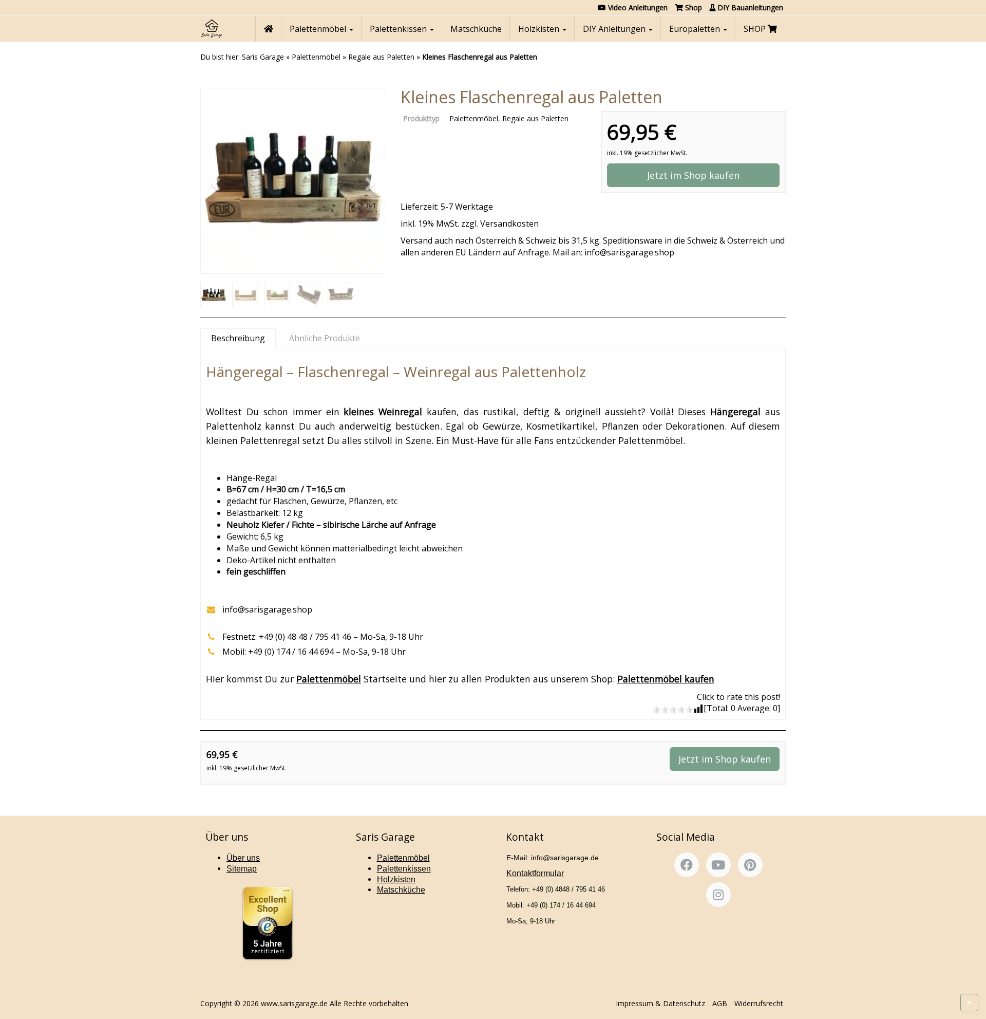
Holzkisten (539, 28)
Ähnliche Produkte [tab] (324, 338)
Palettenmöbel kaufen (665, 679)
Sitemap (241, 868)
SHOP (756, 28)
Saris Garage (263, 57)
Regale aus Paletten (381, 57)
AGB (719, 1003)
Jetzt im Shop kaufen (693, 175)
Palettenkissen (399, 28)
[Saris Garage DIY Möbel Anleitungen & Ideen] (211, 29)
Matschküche (476, 28)
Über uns (243, 858)
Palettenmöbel (319, 28)
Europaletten (695, 28)
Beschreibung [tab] (238, 338)
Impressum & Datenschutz (660, 1003)
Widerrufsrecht (758, 1003)
